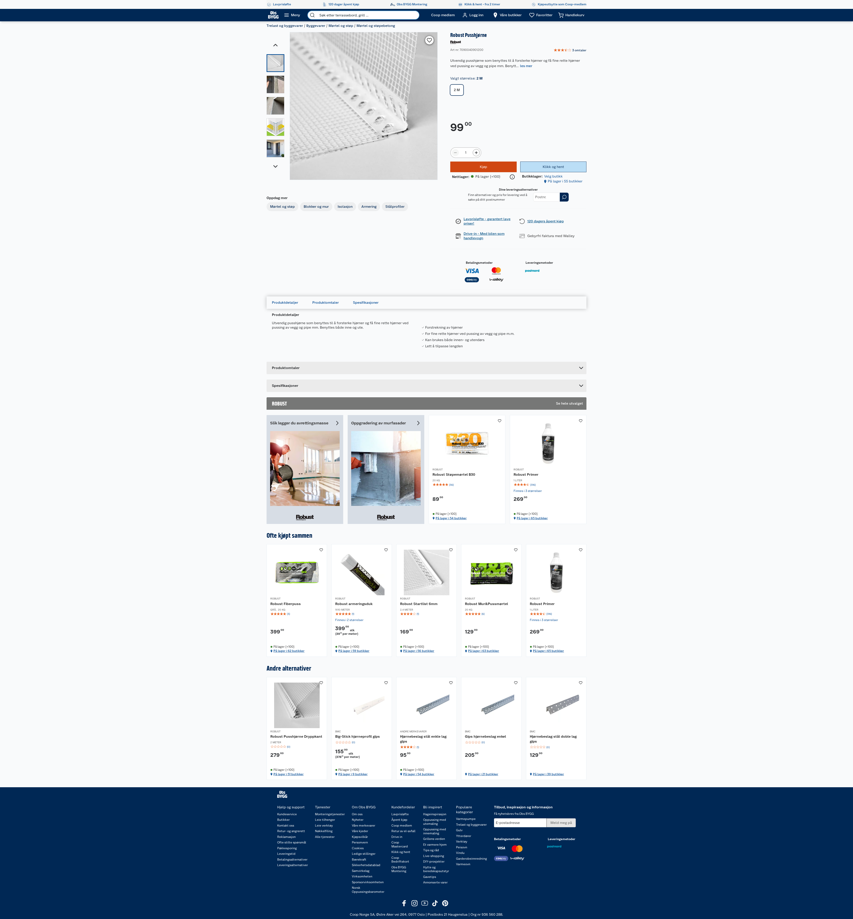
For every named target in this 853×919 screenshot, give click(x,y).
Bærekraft (359, 859)
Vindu (460, 853)
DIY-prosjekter (433, 861)
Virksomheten (362, 876)
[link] (570, 50)
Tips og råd (431, 850)
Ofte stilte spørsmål (291, 842)
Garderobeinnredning (471, 858)
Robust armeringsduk (354, 604)
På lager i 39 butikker (548, 774)
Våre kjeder (360, 831)
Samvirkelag (360, 871)
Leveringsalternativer (292, 865)
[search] (312, 15)
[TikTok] (435, 903)
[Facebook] (404, 903)
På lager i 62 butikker (289, 651)
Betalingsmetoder (479, 262)
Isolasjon (345, 206)
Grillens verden (434, 839)
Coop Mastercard (399, 844)
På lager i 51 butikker (288, 774)
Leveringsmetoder (539, 262)
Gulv (459, 830)
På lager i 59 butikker (353, 651)
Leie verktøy (324, 825)
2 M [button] (457, 90)
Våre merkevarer (363, 825)
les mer (526, 66)
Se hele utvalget (569, 403)
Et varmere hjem (435, 844)
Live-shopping (433, 856)
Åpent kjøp (399, 819)
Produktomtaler (325, 302)
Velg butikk (553, 176)
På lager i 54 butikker (451, 518)
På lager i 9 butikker (353, 774)
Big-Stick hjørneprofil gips (357, 736)
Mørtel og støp (341, 26)
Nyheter (357, 819)
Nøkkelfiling (324, 831)
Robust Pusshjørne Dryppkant (296, 736)
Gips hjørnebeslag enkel (485, 736)
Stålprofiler (395, 206)
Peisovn (461, 847)
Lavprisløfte (400, 814)
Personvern (360, 842)
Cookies (358, 848)
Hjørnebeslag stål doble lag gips (553, 738)
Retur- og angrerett (291, 831)
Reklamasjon (286, 837)
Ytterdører (463, 836)
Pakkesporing (287, 848)
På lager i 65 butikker (532, 518)
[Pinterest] (445, 903)
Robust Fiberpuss (285, 604)
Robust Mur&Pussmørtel (486, 604)
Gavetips (429, 877)
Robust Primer (526, 474)
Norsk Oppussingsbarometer (368, 889)
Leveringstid (286, 853)
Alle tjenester (325, 837)
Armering (369, 206)
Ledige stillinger (363, 853)
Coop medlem (401, 825)
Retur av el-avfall (403, 831)
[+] (476, 152)
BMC (338, 731)
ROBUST (437, 469)
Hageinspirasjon (434, 814)
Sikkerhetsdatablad (366, 865)
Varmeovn (463, 864)
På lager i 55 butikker (565, 181)
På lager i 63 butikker (483, 651)
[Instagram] (414, 903)
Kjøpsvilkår (360, 837)
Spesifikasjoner (366, 302)
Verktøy (461, 841)
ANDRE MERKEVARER (413, 731)
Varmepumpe (466, 819)
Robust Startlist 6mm (419, 604)
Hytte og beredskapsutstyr (436, 869)
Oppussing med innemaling (434, 831)
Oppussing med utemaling (434, 821)
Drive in (396, 837)
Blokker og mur (316, 206)
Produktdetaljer (285, 302)
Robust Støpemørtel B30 (453, 474)
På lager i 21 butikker (483, 774)
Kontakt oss (285, 825)
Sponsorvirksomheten (368, 882)
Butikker (283, 819)
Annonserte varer (435, 882)
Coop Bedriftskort (400, 859)
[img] (467, 484)
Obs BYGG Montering (398, 869)
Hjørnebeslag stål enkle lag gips (423, 738)
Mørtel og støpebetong (376, 26)
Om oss (357, 814)
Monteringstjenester (330, 814)
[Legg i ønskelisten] (429, 40)
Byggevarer (315, 26)
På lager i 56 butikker (418, 651)
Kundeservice (287, 814)
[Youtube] (424, 903)
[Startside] (273, 15)
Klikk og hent (400, 852)
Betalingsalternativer (292, 859)
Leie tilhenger (325, 819)
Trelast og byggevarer (285, 26)
